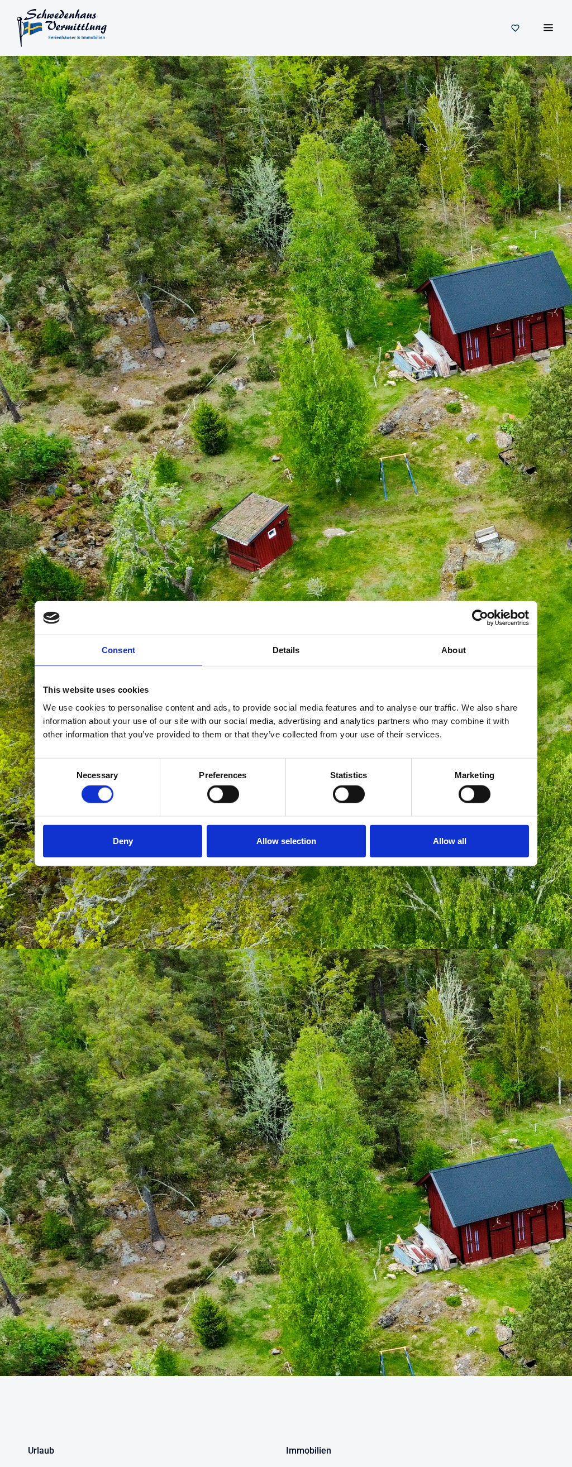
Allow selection (286, 840)
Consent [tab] (118, 650)
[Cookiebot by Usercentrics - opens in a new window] (480, 618)
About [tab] (453, 650)
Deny (123, 840)
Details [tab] (286, 650)
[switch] (223, 794)
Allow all (449, 840)
